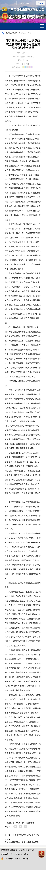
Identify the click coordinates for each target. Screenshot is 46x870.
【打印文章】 (20, 823)
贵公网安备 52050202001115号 (16, 859)
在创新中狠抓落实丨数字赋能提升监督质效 (23, 842)
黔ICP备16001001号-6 (19, 854)
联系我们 (22, 850)
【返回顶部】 (30, 823)
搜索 (41, 3)
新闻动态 (23, 33)
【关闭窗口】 (10, 823)
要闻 (29, 33)
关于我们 (31, 850)
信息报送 (5, 850)
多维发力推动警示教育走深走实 (26, 835)
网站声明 (13, 850)
